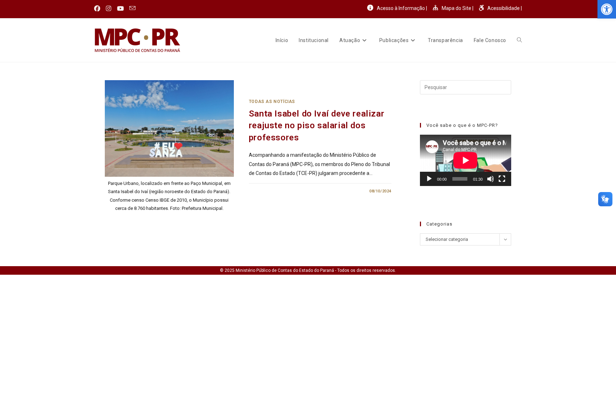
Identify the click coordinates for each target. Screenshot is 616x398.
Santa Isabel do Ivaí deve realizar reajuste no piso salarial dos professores (316, 126)
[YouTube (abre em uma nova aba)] (120, 8)
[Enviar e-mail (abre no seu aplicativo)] (132, 8)
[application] (465, 160)
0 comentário (270, 191)
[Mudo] (490, 178)
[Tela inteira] (501, 178)
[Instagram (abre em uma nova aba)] (108, 8)
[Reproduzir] (429, 178)
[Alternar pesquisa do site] (519, 40)
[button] (606, 9)
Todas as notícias (272, 101)
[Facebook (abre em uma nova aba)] (98, 8)
